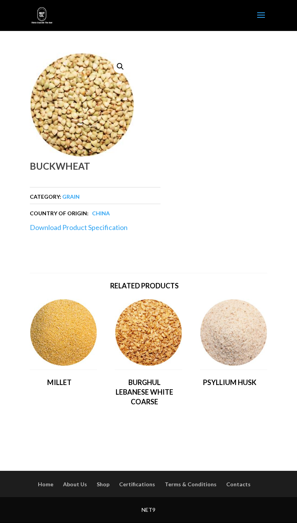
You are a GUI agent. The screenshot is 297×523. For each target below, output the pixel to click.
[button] (120, 66)
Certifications (137, 484)
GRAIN (71, 196)
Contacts (238, 484)
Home (45, 484)
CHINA (101, 213)
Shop (103, 484)
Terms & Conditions (191, 484)
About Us (75, 484)
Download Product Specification (79, 227)
